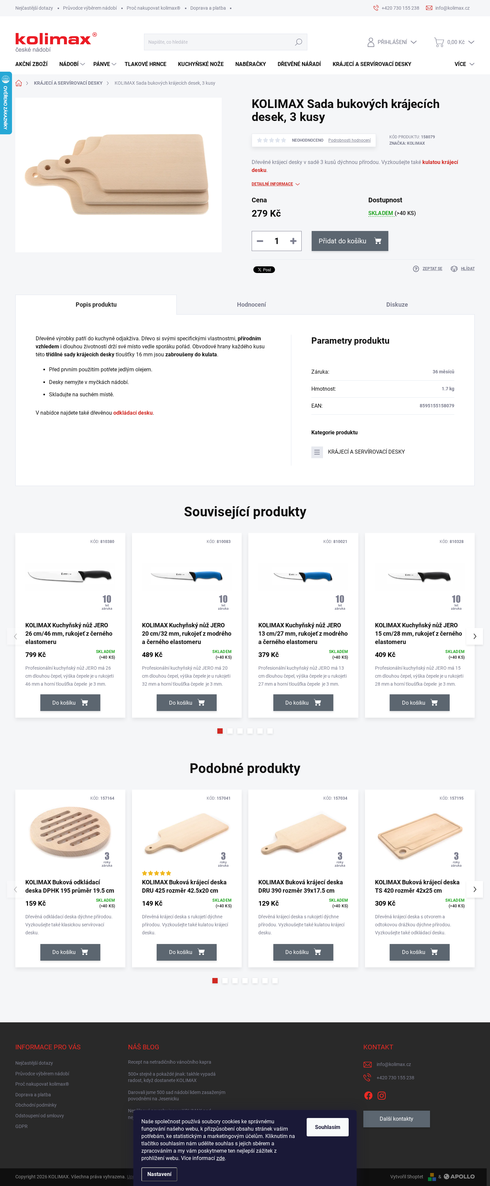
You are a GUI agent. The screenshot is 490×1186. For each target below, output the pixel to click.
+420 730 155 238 (395, 1077)
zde (220, 1158)
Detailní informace (272, 184)
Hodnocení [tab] (251, 304)
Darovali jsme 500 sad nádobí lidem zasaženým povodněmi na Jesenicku (176, 1096)
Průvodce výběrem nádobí (90, 8)
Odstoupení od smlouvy (39, 1115)
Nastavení (159, 1174)
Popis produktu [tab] (96, 304)
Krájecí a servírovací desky (366, 452)
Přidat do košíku (342, 241)
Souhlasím (327, 1127)
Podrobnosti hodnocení (349, 140)
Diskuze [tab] (397, 304)
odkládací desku (133, 413)
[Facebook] (368, 1094)
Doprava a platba (208, 8)
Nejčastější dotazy (34, 8)
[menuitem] (34, 64)
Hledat (298, 42)
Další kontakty (396, 1119)
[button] (220, 731)
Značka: (407, 143)
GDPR (21, 1126)
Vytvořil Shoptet (406, 1176)
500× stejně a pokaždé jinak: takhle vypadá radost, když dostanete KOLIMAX (172, 1077)
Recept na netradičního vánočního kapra (169, 1062)
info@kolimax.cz (394, 1064)
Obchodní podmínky (36, 1105)
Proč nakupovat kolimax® (153, 8)
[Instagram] (382, 1094)
